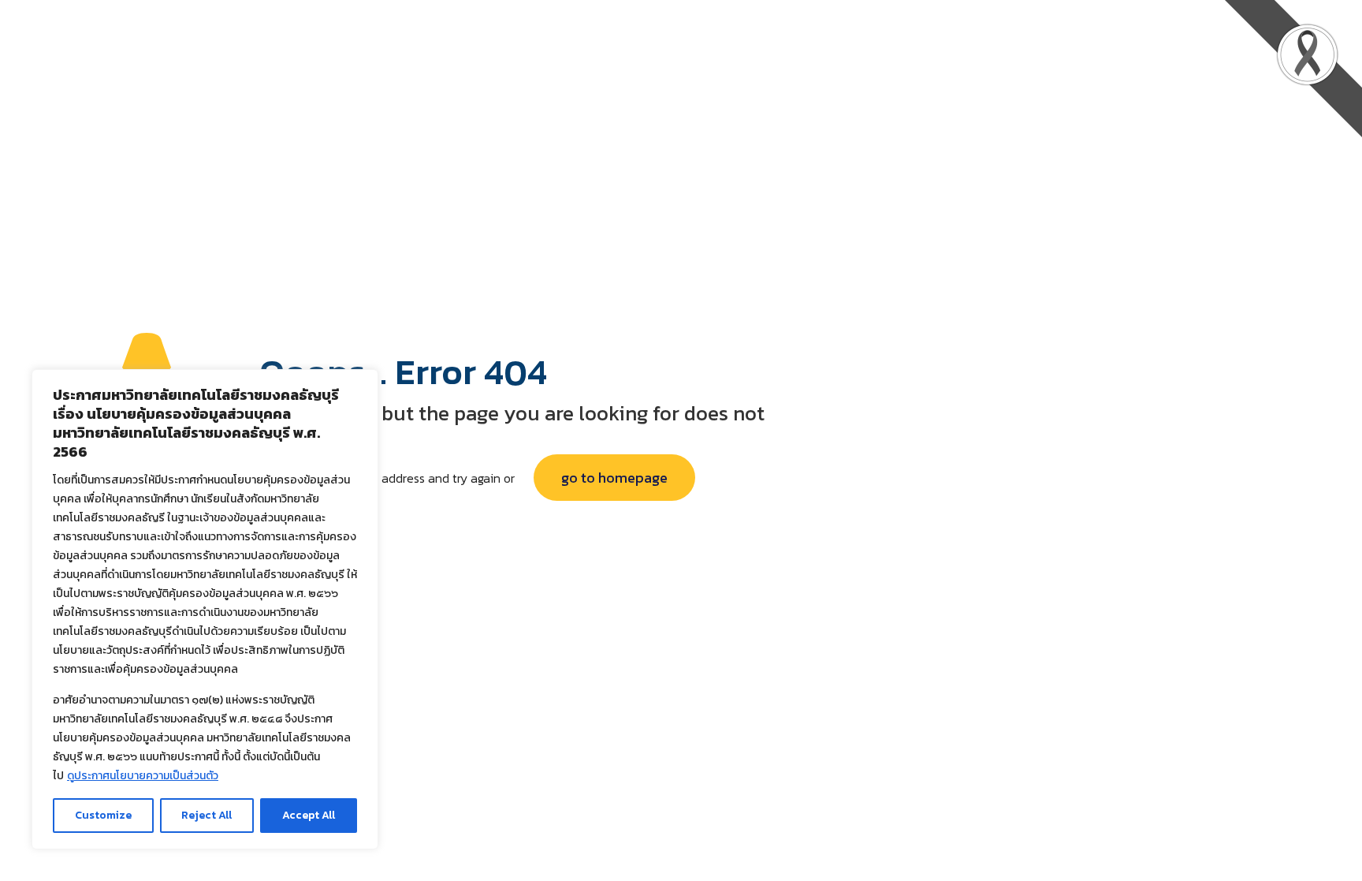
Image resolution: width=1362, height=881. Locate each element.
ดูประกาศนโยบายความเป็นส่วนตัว (142, 775)
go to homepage (614, 477)
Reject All (206, 815)
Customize (103, 815)
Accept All (308, 815)
